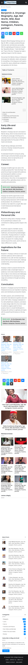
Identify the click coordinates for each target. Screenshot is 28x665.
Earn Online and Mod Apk (9, 629)
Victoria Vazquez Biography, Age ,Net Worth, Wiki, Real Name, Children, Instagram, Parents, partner (7, 487)
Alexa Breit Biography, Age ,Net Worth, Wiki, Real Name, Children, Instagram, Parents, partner (17, 557)
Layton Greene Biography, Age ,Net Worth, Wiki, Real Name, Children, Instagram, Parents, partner (18, 82)
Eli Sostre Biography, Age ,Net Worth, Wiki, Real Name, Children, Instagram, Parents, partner (18, 101)
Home (3, 7)
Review (5, 634)
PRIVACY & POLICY (10, 662)
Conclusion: (6, 119)
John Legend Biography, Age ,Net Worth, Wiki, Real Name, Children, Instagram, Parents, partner (20, 469)
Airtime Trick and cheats (9, 631)
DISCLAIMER (19, 662)
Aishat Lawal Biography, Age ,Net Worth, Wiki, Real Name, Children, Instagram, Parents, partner (20, 487)
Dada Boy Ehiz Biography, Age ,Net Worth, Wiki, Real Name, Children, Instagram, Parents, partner (17, 586)
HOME (7, 659)
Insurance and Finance (9, 626)
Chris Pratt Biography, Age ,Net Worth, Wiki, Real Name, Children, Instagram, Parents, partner (17, 592)
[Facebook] (4, 380)
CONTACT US (13, 659)
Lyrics (4, 621)
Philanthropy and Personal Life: (11, 115)
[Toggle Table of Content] (23, 110)
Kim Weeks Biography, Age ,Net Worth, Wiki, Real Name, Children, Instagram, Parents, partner (7, 469)
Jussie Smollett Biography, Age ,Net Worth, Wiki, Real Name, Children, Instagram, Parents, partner (7, 450)
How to (5, 624)
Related (7, 121)
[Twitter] (7, 380)
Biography (8, 7)
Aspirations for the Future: (9, 117)
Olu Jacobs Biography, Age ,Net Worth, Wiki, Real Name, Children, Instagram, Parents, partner (17, 608)
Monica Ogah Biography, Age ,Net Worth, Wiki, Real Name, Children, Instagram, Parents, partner (20, 449)
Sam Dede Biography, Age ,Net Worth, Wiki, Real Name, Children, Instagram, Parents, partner (17, 550)
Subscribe (6, 650)
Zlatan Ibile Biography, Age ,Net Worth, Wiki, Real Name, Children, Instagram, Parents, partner (17, 564)
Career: (5, 114)
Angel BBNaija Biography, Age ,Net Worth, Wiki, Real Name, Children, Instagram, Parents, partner (17, 543)
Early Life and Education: (9, 112)
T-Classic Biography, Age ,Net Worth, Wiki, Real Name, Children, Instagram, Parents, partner (17, 579)
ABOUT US (20, 659)
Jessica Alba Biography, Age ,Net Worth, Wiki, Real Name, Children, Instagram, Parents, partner (18, 91)
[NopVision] (10, 2)
